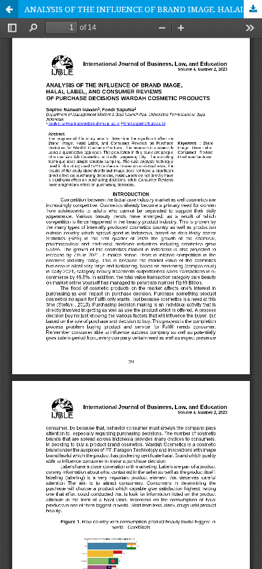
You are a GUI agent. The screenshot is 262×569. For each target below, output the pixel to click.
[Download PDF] (253, 9)
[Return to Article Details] (9, 9)
